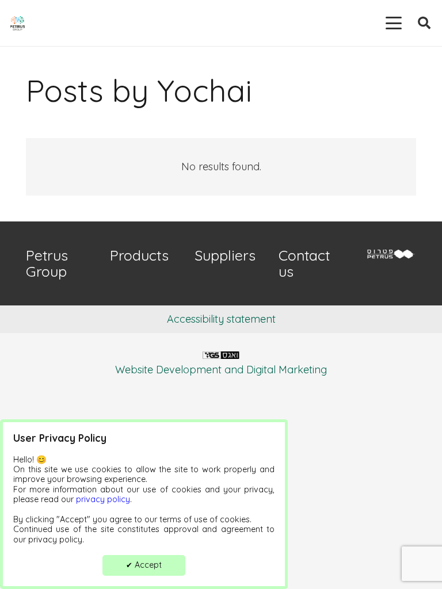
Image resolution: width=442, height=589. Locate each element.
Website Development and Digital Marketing (221, 369)
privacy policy (103, 499)
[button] (394, 23)
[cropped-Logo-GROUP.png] (17, 23)
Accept (144, 565)
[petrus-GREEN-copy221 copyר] (389, 255)
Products (139, 255)
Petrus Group (47, 263)
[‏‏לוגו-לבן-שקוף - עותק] (221, 359)
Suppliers (225, 255)
